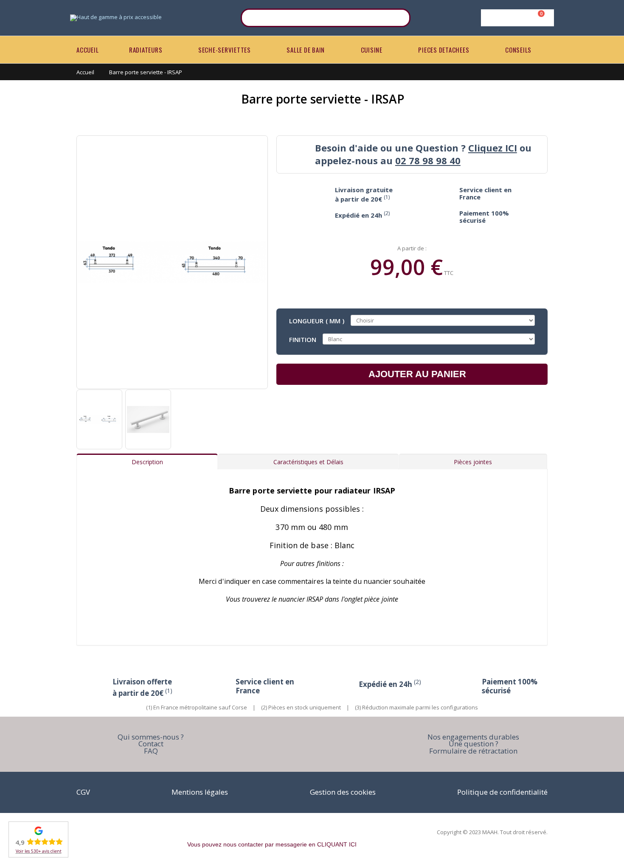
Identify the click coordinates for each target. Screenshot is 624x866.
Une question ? (473, 743)
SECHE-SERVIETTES (224, 49)
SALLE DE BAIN (306, 49)
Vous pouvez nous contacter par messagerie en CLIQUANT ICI (272, 844)
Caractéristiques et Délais (308, 462)
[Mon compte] (516, 17)
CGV (83, 792)
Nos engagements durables (473, 737)
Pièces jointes (473, 462)
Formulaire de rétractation (473, 751)
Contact (150, 743)
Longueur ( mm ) (316, 320)
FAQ (151, 751)
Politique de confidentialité (502, 792)
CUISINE (371, 49)
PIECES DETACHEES (443, 49)
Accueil (85, 72)
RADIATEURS (146, 49)
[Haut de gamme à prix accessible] (116, 17)
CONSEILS (518, 49)
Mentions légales (199, 792)
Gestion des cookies (343, 792)
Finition (303, 339)
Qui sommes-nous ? (151, 737)
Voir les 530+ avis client (39, 851)
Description (147, 462)
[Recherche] (398, 18)
